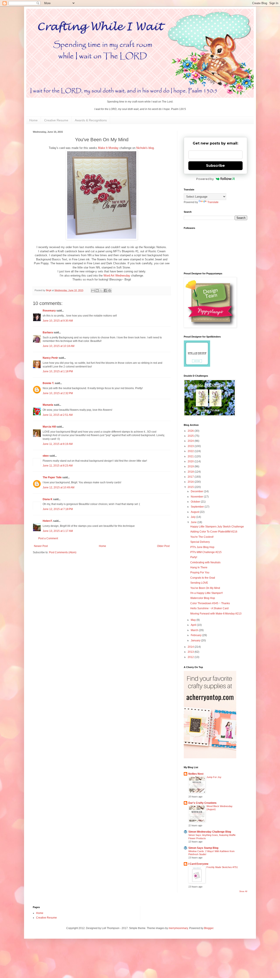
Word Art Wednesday (116, 275)
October (196, 501)
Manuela (48, 404)
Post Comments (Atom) (62, 552)
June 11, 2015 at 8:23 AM (58, 465)
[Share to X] (101, 290)
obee (46, 455)
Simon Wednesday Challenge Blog (209, 831)
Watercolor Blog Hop (202, 598)
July (193, 517)
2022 (191, 451)
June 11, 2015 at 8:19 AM (58, 443)
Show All (243, 891)
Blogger (208, 928)
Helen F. (47, 520)
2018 (191, 471)
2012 (191, 657)
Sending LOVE (199, 582)
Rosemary (49, 310)
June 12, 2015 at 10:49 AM (58, 487)
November (197, 496)
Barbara (48, 332)
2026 (191, 430)
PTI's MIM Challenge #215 (206, 552)
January (196, 640)
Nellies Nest (195, 773)
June (194, 522)
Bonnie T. (48, 383)
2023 (191, 446)
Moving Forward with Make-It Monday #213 (216, 613)
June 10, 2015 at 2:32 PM (58, 393)
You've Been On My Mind (205, 588)
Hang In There (198, 567)
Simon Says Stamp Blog (203, 847)
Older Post (163, 546)
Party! (193, 557)
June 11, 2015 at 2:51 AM (58, 414)
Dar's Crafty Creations (202, 802)
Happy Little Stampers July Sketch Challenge (217, 526)
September (198, 506)
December (197, 491)
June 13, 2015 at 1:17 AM (58, 531)
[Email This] (93, 290)
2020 (191, 461)
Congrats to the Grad (202, 577)
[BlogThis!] (97, 290)
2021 (191, 456)
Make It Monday (108, 148)
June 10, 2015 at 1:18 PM (58, 371)
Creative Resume (56, 120)
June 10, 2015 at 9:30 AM (58, 320)
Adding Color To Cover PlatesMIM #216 (213, 531)
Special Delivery (200, 541)
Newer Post (41, 546)
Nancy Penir (51, 357)
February (196, 635)
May (193, 619)
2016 (191, 481)
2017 (191, 476)
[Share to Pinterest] (109, 290)
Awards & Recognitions (91, 120)
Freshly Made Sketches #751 (222, 867)
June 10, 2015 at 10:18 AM (58, 346)
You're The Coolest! (202, 536)
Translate (213, 202)
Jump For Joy (213, 777)
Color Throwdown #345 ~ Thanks (210, 603)
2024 (191, 440)
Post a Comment (48, 538)
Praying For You (199, 572)
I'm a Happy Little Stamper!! (206, 593)
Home (33, 120)
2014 (191, 646)
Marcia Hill (49, 426)
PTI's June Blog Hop (202, 547)
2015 (191, 487)
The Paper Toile (52, 477)
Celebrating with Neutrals (205, 562)
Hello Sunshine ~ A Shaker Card (209, 608)
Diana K (47, 499)
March (195, 630)
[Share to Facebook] (105, 290)
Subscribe (215, 166)
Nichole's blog (145, 148)
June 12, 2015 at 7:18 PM (58, 509)
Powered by (205, 179)
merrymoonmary (178, 928)
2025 (191, 435)
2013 (191, 651)
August (195, 511)
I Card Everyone (198, 863)
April (194, 624)
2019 (191, 466)
